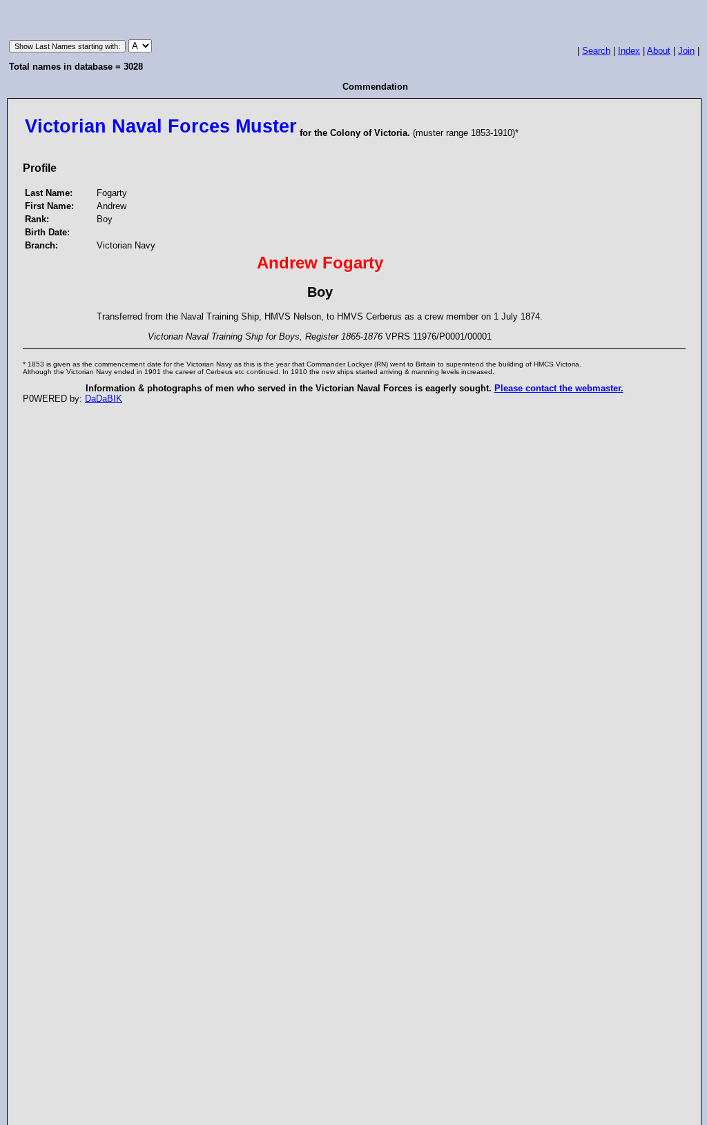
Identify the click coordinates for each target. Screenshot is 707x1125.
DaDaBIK (103, 398)
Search (596, 51)
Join (686, 51)
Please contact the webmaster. (558, 388)
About (658, 51)
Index (629, 51)
